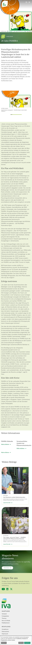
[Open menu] (29, 2)
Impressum (5, 634)
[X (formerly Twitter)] (11, 589)
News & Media (6, 620)
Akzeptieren (27, 643)
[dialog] (16, 640)
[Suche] (26, 2)
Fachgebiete (5, 616)
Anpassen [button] (3, 643)
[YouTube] (3, 589)
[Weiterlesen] (15, 480)
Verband (4, 614)
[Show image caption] (7, 31)
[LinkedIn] (7, 589)
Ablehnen (21, 643)
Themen (4, 618)
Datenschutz (5, 631)
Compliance (5, 629)
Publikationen (6, 623)
